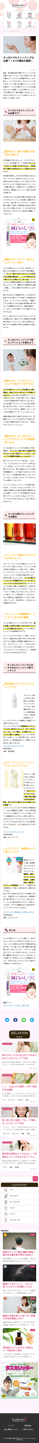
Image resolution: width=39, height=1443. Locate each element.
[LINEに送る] (24, 1020)
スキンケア (19, 18)
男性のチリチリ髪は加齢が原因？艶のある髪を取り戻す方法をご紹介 (19, 1253)
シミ (4, 1100)
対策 (27, 1100)
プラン (5, 1167)
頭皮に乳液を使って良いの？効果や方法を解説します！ (19, 1317)
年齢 (22, 1133)
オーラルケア (29, 18)
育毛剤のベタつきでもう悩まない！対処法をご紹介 (18, 1349)
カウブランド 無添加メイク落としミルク (18, 912)
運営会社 (27, 1425)
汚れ (27, 1005)
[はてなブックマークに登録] (32, 1020)
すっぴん (17, 1005)
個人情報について (11, 1429)
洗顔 (28, 1133)
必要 (23, 1005)
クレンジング (8, 1005)
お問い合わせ (28, 1429)
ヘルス (9, 27)
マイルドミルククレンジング (13, 746)
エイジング (6, 1133)
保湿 (11, 1167)
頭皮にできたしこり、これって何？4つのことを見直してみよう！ (18, 1285)
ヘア (9, 18)
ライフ (19, 27)
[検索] (35, 1178)
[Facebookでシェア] (15, 1020)
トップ (4, 31)
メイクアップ (29, 27)
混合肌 (17, 1167)
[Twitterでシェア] (7, 1020)
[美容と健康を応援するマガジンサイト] (19, 5)
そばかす (20, 1100)
